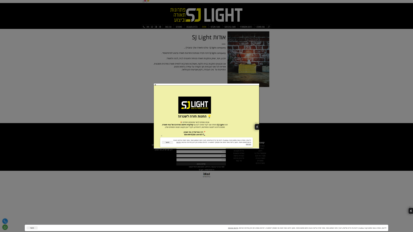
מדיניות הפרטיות (233, 228)
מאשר (32, 228)
